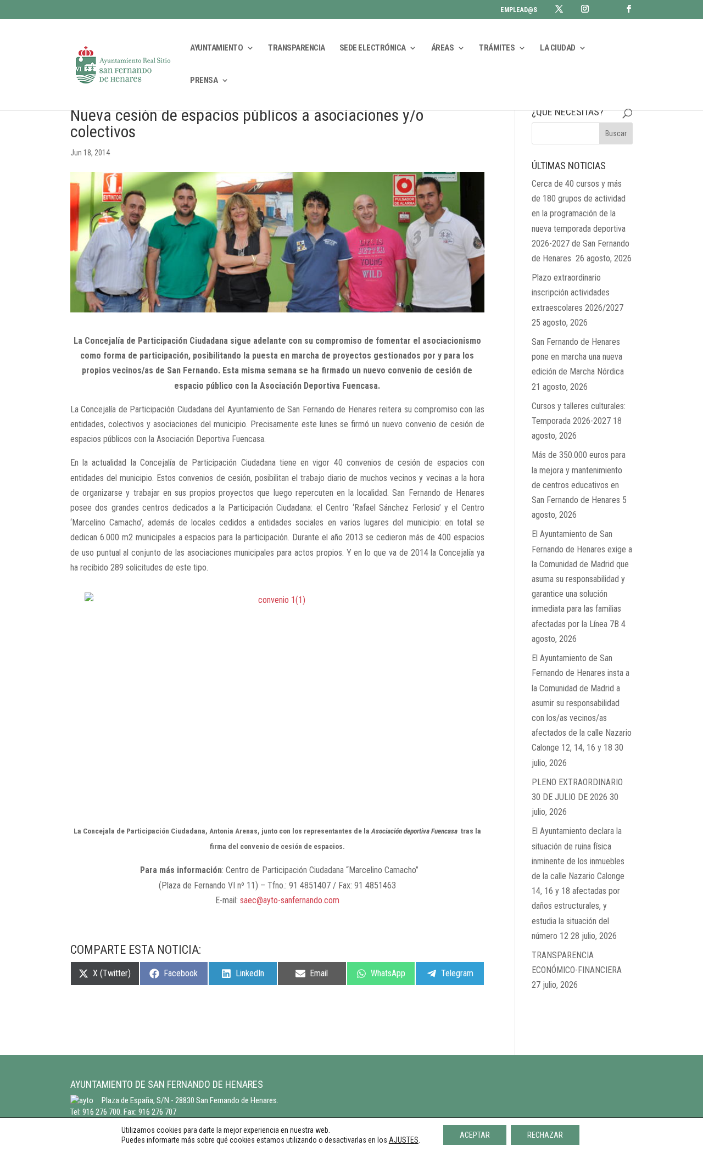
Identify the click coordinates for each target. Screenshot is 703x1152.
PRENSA (203, 80)
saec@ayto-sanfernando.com (289, 900)
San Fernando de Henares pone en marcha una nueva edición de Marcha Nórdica (578, 357)
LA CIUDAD (558, 48)
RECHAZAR (545, 1135)
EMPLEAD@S (518, 10)
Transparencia (296, 48)
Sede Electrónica (372, 48)
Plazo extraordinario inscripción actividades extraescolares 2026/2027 (577, 292)
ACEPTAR (475, 1135)
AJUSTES (404, 1140)
